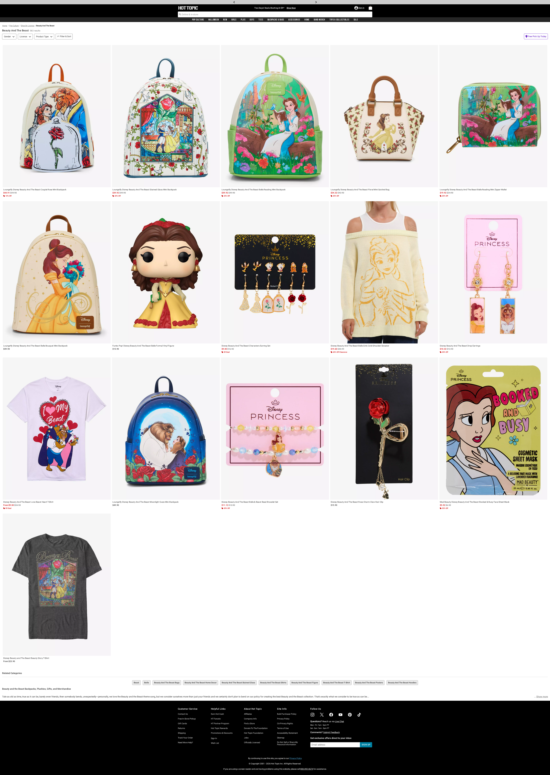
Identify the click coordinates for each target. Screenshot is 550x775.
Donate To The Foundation (256, 728)
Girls (234, 19)
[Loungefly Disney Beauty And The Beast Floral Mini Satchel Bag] (384, 116)
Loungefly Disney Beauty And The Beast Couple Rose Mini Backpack (34, 189)
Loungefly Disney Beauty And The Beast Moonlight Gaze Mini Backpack (145, 502)
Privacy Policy (283, 719)
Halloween (213, 19)
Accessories (294, 19)
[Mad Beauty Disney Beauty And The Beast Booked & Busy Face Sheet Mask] (493, 428)
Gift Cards (182, 723)
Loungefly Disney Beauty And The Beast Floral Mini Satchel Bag (360, 189)
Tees (260, 19)
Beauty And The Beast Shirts (273, 682)
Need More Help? (185, 742)
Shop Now (287, 2)
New (225, 19)
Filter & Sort (65, 36)
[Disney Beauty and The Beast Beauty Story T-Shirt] (57, 585)
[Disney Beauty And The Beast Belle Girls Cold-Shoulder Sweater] (384, 272)
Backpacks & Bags (275, 19)
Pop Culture (198, 19)
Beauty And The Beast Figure (304, 682)
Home (306, 19)
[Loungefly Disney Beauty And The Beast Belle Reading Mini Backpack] (275, 116)
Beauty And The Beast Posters (369, 682)
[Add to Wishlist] (108, 48)
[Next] (316, 2)
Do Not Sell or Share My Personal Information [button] (287, 743)
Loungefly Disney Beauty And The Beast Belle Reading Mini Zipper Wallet (473, 189)
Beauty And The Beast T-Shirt (336, 682)
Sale (356, 19)
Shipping (182, 733)
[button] (359, 8)
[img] (312, 715)
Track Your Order (185, 738)
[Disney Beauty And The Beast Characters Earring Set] (275, 272)
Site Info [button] (282, 708)
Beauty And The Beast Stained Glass (238, 682)
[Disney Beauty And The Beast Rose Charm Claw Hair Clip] (384, 428)
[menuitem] (370, 8)
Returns (181, 728)
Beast (136, 682)
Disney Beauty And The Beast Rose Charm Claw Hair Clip (357, 502)
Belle (146, 682)
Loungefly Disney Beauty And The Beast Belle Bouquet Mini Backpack (35, 346)
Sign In (214, 738)
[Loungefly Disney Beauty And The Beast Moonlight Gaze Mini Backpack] (166, 428)
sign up (366, 744)
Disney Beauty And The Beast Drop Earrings (460, 346)
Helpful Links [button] (218, 708)
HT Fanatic (216, 719)
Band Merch (319, 19)
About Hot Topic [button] (253, 708)
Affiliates (248, 714)
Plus (243, 19)
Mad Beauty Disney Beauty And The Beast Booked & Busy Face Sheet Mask (474, 502)
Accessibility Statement (287, 733)
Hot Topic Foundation (253, 733)
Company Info (250, 719)
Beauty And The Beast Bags (166, 682)
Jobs (246, 738)
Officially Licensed (252, 742)
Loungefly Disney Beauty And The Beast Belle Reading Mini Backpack (254, 189)
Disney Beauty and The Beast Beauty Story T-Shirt (26, 658)
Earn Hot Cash (217, 714)
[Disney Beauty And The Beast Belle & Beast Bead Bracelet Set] (275, 428)
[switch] (536, 36)
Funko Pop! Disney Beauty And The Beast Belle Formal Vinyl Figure (143, 346)
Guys (252, 19)
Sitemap (280, 738)
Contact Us (183, 714)
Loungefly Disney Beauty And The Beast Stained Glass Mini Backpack (144, 189)
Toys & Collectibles (339, 19)
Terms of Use (283, 728)
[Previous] (234, 2)
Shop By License (27, 26)
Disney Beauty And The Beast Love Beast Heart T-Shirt (28, 502)
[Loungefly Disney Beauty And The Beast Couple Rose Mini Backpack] (57, 116)
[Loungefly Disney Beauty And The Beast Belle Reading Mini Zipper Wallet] (493, 116)
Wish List (215, 743)
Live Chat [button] (339, 721)
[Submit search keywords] (180, 14)
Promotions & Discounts (222, 733)
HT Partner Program (220, 723)
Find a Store (249, 723)
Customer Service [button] (188, 708)
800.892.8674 (306, 769)
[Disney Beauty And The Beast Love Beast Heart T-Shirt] (57, 428)
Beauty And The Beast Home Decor (201, 682)
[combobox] (275, 14)
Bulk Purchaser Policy (286, 714)
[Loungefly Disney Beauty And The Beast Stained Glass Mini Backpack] (166, 116)
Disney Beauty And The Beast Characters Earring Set (246, 346)
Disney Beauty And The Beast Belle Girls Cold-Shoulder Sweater (360, 346)
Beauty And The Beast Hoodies (402, 682)
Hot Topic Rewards (219, 728)
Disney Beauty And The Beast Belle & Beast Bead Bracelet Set (250, 502)
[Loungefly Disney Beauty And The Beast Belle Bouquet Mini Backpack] (57, 272)
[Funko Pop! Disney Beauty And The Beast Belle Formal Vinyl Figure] (166, 272)
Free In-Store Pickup (187, 719)
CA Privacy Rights (285, 723)
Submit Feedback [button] (331, 732)
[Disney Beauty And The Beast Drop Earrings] (493, 272)
